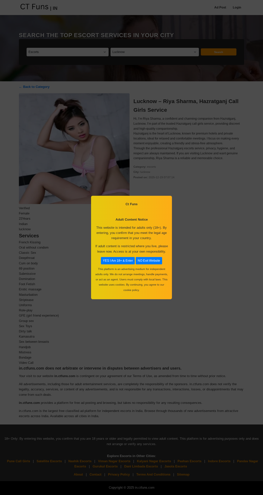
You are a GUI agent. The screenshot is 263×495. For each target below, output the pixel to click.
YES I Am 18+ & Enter (118, 260)
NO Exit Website (149, 260)
